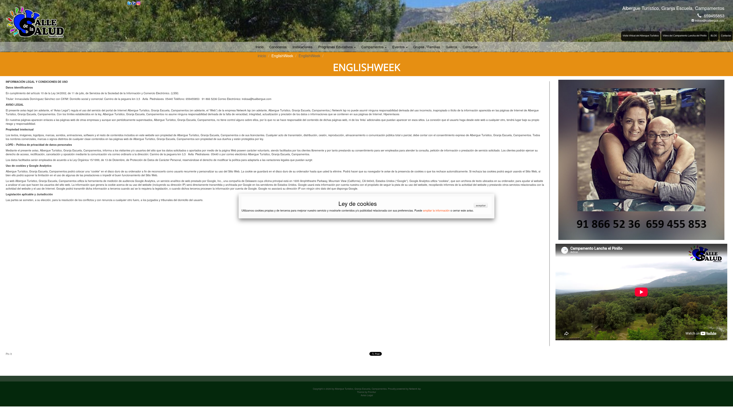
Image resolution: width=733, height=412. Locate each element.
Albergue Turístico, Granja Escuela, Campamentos (361, 388)
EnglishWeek (309, 55)
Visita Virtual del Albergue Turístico (641, 35)
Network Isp (415, 388)
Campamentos (373, 46)
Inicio (260, 46)
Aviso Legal (367, 395)
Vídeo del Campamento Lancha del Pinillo (685, 35)
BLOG (714, 35)
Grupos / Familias (426, 46)
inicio (262, 55)
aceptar (481, 205)
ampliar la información (436, 210)
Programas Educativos (336, 46)
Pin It (9, 354)
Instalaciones (302, 46)
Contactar (726, 35)
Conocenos (278, 46)
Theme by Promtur (366, 391)
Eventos (399, 46)
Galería (451, 46)
